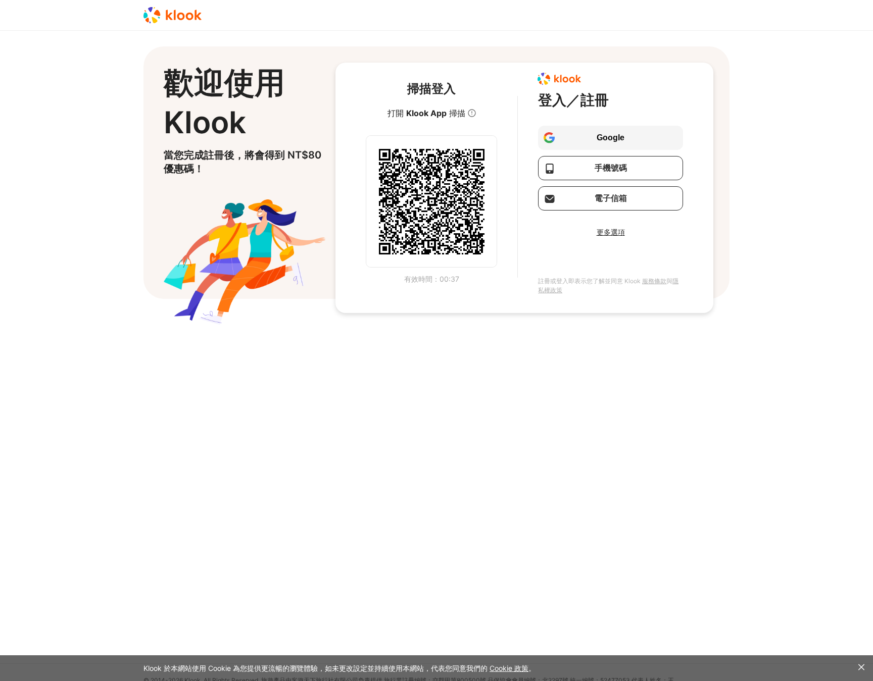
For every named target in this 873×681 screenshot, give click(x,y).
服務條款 (654, 281)
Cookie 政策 (509, 668)
